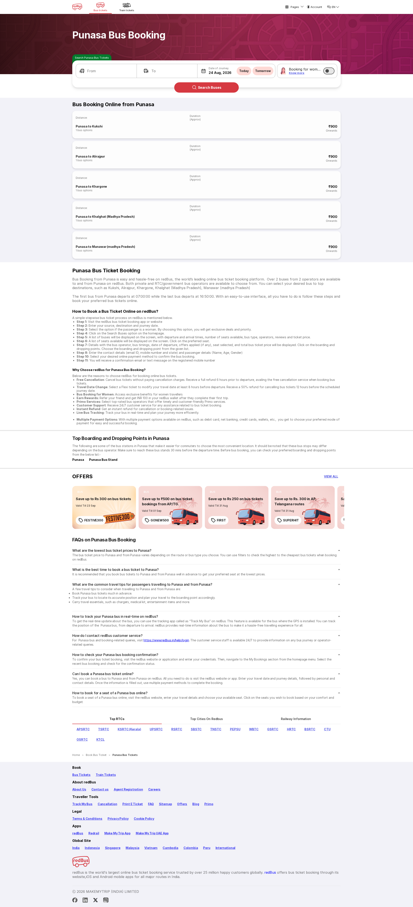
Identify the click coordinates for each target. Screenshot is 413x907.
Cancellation (107, 804)
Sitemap (165, 804)
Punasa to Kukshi (89, 126)
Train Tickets (106, 775)
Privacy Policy (118, 818)
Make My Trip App (117, 833)
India (76, 848)
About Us (79, 789)
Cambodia (170, 848)
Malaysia (132, 848)
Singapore (112, 848)
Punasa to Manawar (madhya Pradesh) (105, 246)
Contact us (100, 789)
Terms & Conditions (87, 818)
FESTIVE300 (93, 520)
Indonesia (92, 848)
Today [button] (244, 71)
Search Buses (209, 87)
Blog (195, 804)
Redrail (93, 833)
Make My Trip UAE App (152, 833)
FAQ (151, 804)
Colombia (190, 848)
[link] (104, 507)
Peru (206, 848)
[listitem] (80, 492)
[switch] (328, 70)
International (226, 848)
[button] (106, 71)
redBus (77, 833)
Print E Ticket (132, 804)
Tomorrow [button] (263, 71)
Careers (154, 789)
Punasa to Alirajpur (90, 156)
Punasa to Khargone (91, 186)
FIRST (221, 520)
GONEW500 (160, 520)
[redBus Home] (77, 7)
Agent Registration (128, 789)
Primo (208, 804)
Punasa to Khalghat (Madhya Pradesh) (105, 216)
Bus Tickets (81, 775)
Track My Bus (82, 804)
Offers (182, 804)
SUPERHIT (291, 520)
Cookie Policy (144, 818)
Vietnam (150, 848)
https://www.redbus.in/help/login (166, 640)
